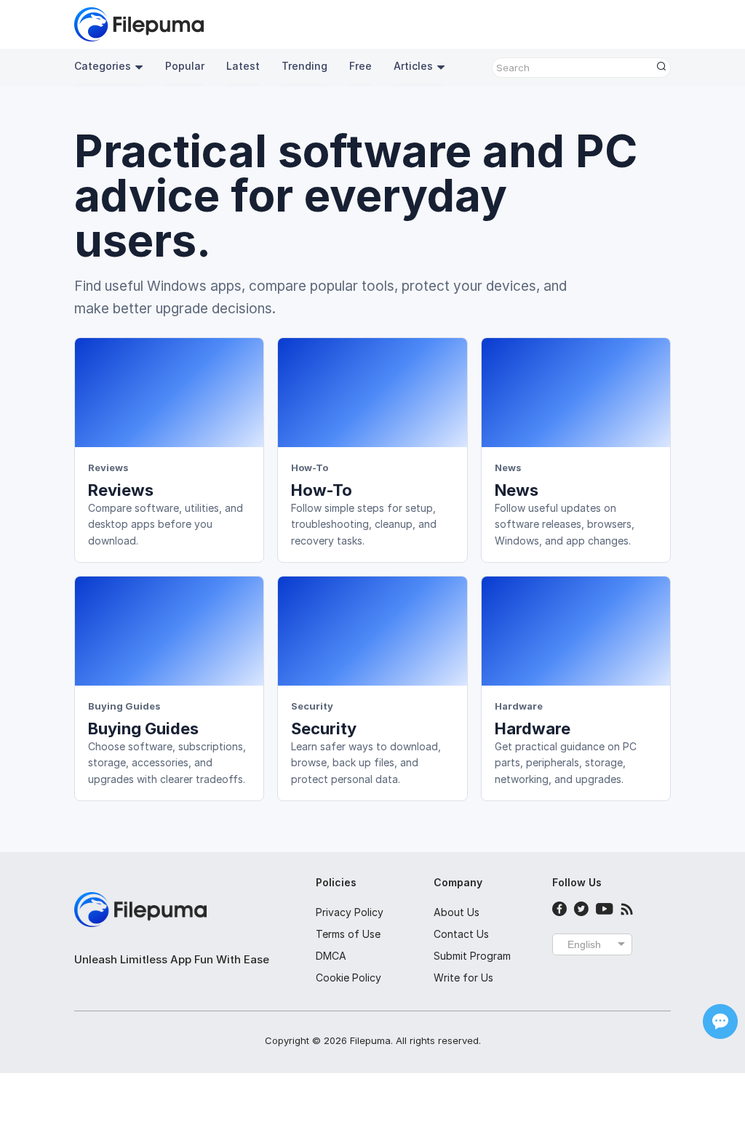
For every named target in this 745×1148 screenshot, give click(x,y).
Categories (102, 66)
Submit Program (472, 956)
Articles (413, 66)
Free (360, 66)
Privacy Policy (349, 912)
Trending (304, 66)
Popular (184, 66)
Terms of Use (348, 934)
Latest (243, 66)
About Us (456, 912)
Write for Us (463, 977)
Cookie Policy (348, 977)
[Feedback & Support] (720, 1021)
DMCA (331, 956)
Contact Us (461, 934)
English (584, 944)
